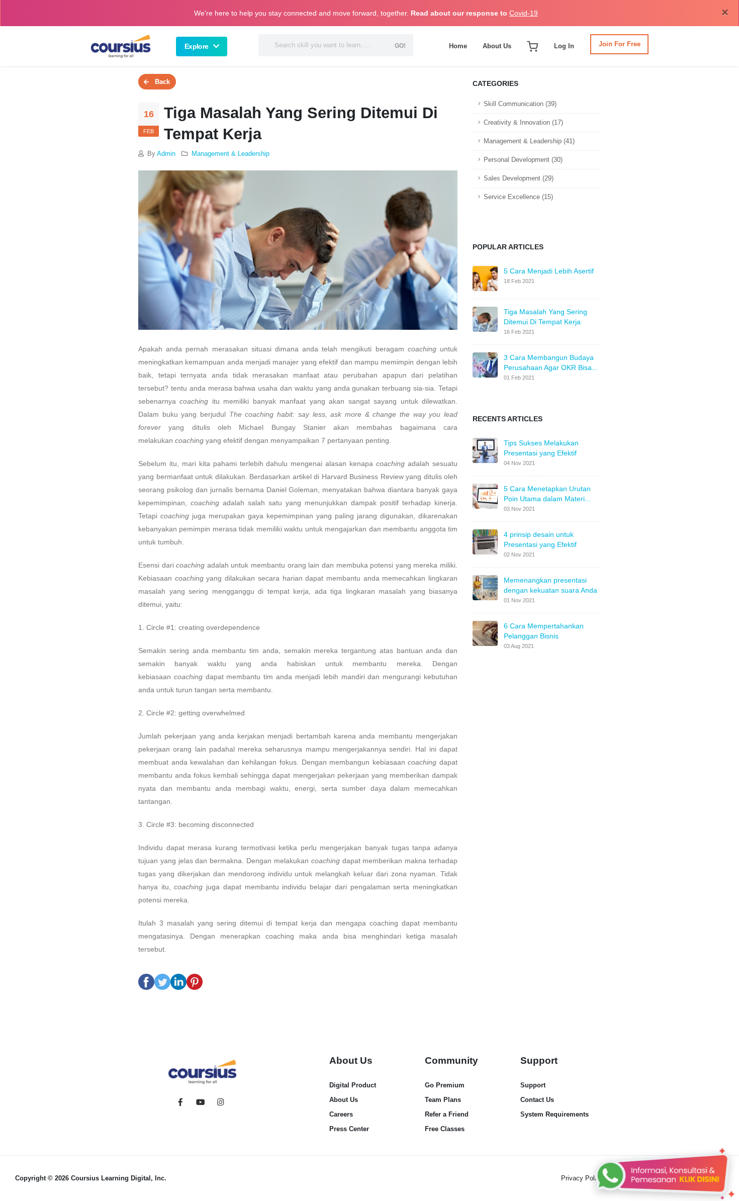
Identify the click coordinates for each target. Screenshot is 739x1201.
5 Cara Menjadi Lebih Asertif (549, 271)
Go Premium (445, 1085)
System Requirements (554, 1114)
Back (159, 81)
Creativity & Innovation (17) (523, 122)
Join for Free (619, 44)
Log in (564, 46)
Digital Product (352, 1085)
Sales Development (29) (518, 178)
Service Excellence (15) (518, 197)
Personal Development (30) (523, 159)
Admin (166, 153)
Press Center (349, 1129)
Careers (341, 1114)
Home (458, 46)
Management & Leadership (230, 153)
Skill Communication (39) (520, 104)
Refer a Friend (447, 1114)
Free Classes (445, 1129)
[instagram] (221, 1103)
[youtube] (201, 1103)
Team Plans (443, 1099)
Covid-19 (523, 13)
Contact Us (537, 1099)
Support (532, 1085)
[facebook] (180, 1103)
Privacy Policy (582, 1178)
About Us (497, 46)
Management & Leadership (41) (529, 141)
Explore (196, 46)
